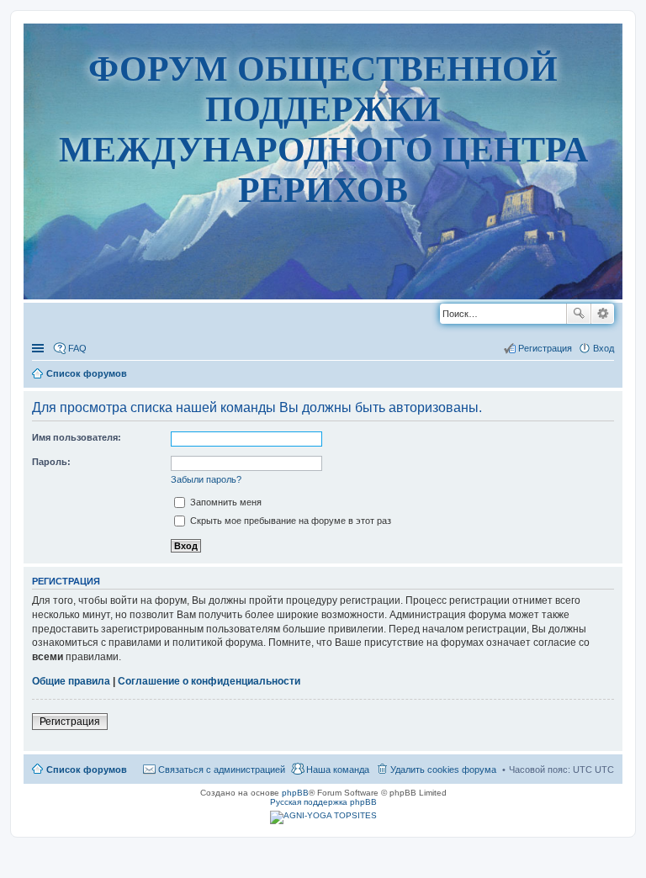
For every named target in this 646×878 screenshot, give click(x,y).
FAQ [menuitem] (77, 348)
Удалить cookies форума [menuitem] (443, 769)
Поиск (578, 314)
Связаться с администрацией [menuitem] (221, 769)
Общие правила (71, 681)
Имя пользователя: (76, 437)
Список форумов (86, 769)
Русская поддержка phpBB (323, 802)
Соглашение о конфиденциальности (209, 681)
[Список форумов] (323, 328)
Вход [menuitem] (603, 348)
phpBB (295, 792)
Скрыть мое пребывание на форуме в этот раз (289, 521)
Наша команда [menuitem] (337, 769)
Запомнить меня (225, 502)
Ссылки (39, 348)
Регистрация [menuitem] (545, 348)
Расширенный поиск (602, 314)
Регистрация (70, 721)
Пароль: (51, 462)
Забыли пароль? (206, 479)
